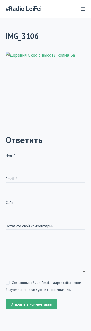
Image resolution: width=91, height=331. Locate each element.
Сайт (10, 202)
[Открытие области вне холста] (83, 9)
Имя (10, 155)
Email (12, 178)
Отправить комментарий (31, 304)
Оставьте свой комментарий (29, 226)
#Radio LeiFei (24, 9)
